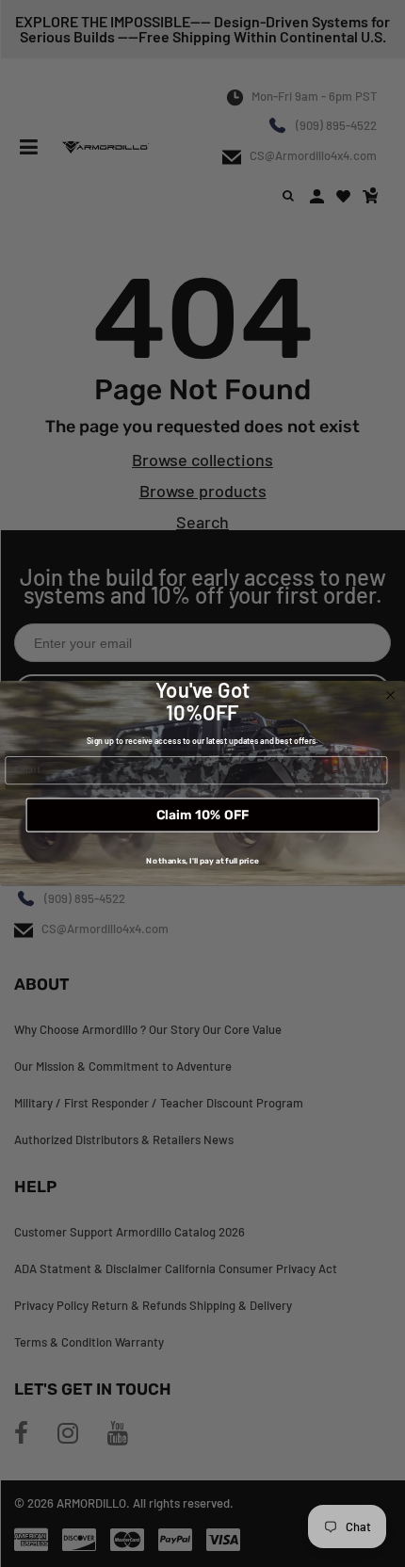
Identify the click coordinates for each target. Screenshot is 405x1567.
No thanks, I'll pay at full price (202, 861)
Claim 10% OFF (202, 815)
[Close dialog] (390, 696)
